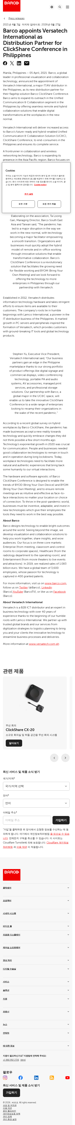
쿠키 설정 (28, 194)
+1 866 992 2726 (14, 1060)
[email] (26, 63)
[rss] (52, 1078)
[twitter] (12, 63)
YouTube (18, 591)
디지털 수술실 (9, 969)
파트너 (6, 1011)
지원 (5, 999)
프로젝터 (7, 900)
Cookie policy (40, 185)
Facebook (59, 591)
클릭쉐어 (7, 888)
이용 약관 (22, 847)
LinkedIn (47, 587)
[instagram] (5, 1078)
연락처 (6, 1033)
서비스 (6, 981)
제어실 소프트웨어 (11, 947)
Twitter (23, 587)
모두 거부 (23, 204)
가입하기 (61, 820)
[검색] (60, 7)
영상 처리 (7, 960)
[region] (36, 187)
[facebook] (5, 63)
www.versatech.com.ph (44, 644)
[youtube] (67, 1078)
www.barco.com (55, 583)
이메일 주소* (10, 812)
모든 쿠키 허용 (49, 204)
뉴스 (5, 1024)
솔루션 (6, 990)
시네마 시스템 (9, 913)
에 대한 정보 (8, 1046)
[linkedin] (19, 63)
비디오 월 (7, 926)
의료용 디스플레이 (11, 935)
